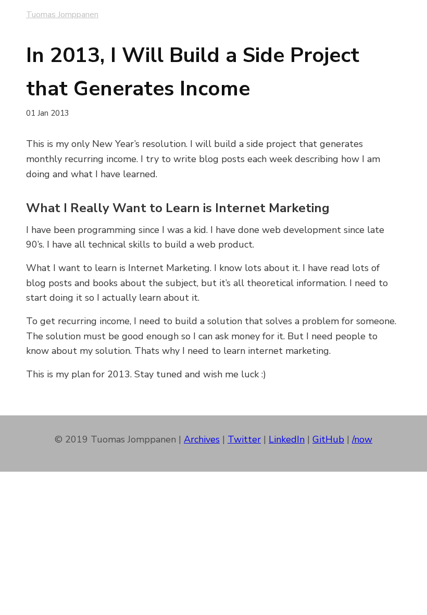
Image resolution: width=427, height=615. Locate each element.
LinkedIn (287, 439)
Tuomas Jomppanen (62, 14)
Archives (202, 439)
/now (362, 439)
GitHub (328, 439)
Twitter (244, 439)
